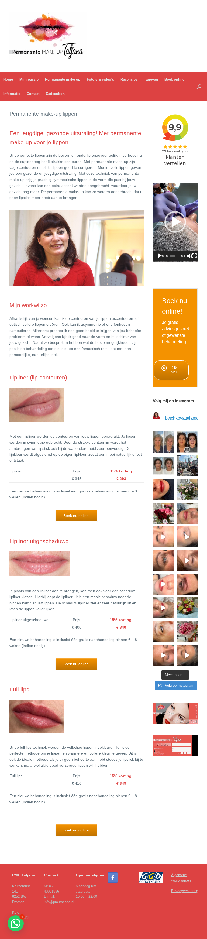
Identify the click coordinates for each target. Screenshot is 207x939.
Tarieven (151, 79)
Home (8, 79)
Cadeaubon (55, 94)
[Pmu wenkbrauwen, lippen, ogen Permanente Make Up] (163, 465)
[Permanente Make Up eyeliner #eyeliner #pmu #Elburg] (163, 631)
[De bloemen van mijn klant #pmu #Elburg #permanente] (187, 489)
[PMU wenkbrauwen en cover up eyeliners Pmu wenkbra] (187, 442)
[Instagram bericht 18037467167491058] (187, 465)
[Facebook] (113, 877)
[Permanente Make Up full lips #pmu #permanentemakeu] (163, 489)
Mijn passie (29, 79)
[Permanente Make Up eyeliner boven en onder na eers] (187, 536)
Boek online (174, 79)
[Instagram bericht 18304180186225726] (187, 584)
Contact (33, 94)
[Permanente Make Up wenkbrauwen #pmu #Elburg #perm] (163, 536)
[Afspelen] (160, 256)
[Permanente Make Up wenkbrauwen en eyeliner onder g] (187, 560)
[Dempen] (189, 256)
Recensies (128, 79)
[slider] (172, 256)
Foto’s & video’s (100, 79)
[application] (175, 222)
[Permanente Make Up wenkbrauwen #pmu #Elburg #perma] (163, 655)
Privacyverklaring (184, 891)
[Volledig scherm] (194, 256)
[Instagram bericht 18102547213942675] (163, 442)
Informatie (11, 94)
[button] (199, 86)
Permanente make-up (62, 79)
